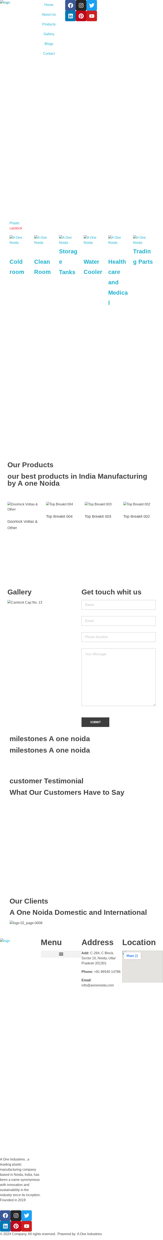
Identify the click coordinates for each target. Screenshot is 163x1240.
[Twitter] (91, 5)
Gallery (49, 34)
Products (49, 24)
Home (48, 5)
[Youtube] (91, 16)
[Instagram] (81, 5)
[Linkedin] (70, 16)
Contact (49, 53)
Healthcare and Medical (118, 282)
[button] (61, 954)
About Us (49, 14)
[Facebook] (70, 5)
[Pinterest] (81, 16)
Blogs (49, 44)
